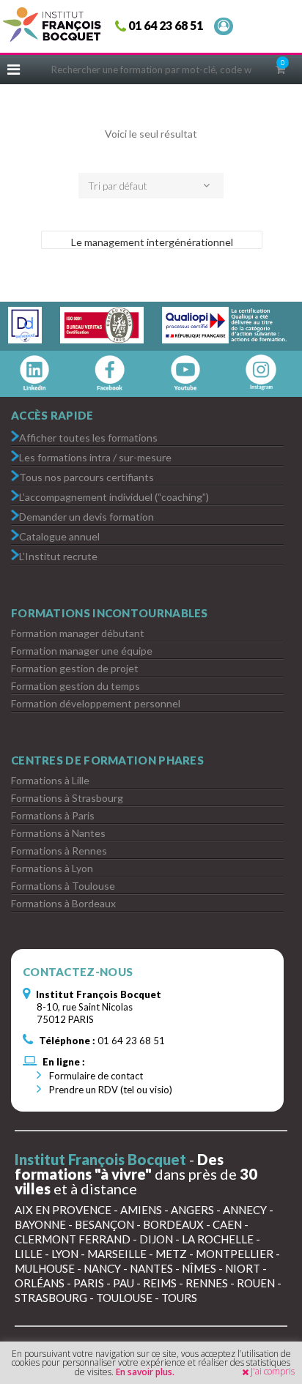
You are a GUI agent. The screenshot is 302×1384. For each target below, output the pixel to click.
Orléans (40, 1283)
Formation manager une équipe (81, 650)
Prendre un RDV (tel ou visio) (109, 1089)
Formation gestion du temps (75, 686)
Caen (227, 1224)
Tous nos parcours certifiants (86, 476)
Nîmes (199, 1268)
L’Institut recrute (58, 555)
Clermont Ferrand (72, 1239)
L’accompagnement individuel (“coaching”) (114, 496)
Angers (192, 1209)
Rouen (256, 1283)
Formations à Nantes (58, 833)
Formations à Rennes (59, 850)
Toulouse (124, 1297)
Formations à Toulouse (63, 885)
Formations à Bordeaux (63, 903)
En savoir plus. (145, 1372)
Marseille (117, 1253)
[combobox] (151, 185)
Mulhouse (45, 1268)
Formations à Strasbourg (67, 798)
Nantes (151, 1268)
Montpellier (234, 1253)
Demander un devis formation (86, 515)
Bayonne (40, 1224)
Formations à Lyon (52, 868)
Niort (242, 1268)
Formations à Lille (50, 780)
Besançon (104, 1224)
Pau (123, 1283)
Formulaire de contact (95, 1076)
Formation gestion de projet (75, 668)
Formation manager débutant (77, 633)
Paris (88, 1283)
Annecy (245, 1209)
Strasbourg (51, 1297)
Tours (179, 1297)
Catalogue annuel (59, 535)
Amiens (141, 1209)
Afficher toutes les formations (88, 436)
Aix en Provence (63, 1209)
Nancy (102, 1268)
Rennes (206, 1283)
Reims (160, 1283)
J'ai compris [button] (273, 1371)
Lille (29, 1253)
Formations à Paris (53, 815)
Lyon (64, 1253)
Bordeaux (173, 1224)
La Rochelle (218, 1239)
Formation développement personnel (95, 703)
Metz (171, 1253)
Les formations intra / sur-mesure (95, 456)
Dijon (156, 1239)
